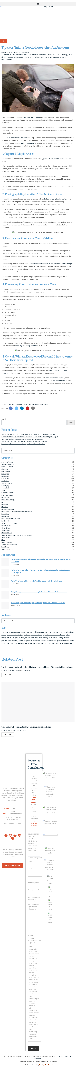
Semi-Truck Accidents (9, 523)
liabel (67, 635)
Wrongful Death (6, 549)
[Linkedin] (15, 835)
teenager (21, 643)
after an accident (27, 143)
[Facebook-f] (6, 835)
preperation (28, 641)
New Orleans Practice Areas (10, 519)
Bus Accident (41, 55)
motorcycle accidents (26, 638)
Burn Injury (5, 474)
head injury (24, 404)
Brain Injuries (32, 55)
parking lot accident (50, 638)
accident (8, 404)
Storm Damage (6, 533)
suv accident (5, 643)
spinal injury (61, 641)
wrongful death (7, 793)
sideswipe (52, 641)
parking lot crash (63, 638)
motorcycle (59, 378)
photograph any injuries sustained (56, 199)
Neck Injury (44, 57)
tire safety (36, 643)
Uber (3, 540)
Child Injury (5, 486)
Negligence (5, 516)
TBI (12, 643)
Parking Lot (52, 57)
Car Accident (51, 55)
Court (71, 55)
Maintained (33, 1065)
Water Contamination (9, 545)
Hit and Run (5, 57)
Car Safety (5, 481)
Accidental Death (21, 55)
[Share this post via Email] (33, 408)
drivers (12, 795)
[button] (38, 4)
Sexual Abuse (6, 526)
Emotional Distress (7, 495)
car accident (16, 404)
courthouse (43, 632)
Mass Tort (4, 507)
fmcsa (3, 635)
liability (3, 638)
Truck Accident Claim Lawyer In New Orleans (16, 535)
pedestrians (5, 795)
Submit (33, 1049)
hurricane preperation (52, 635)
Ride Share (36, 641)
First (30, 862)
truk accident (69, 643)
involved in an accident (31, 117)
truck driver (60, 643)
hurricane (27, 635)
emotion (67, 632)
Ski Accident (5, 528)
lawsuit (62, 635)
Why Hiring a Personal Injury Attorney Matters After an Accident (23, 444)
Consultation (5, 488)
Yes (32, 1039)
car (47, 378)
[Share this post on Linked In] (22, 408)
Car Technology (62, 55)
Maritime (4, 504)
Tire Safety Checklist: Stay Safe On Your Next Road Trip (26, 727)
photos (46, 404)
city (32, 632)
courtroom (59, 632)
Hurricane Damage (8, 500)
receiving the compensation (26, 346)
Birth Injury (5, 469)
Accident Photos (9, 55)
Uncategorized (6, 59)
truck (51, 378)
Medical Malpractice (8, 509)
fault (72, 632)
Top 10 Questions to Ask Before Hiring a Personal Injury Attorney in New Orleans (37, 667)
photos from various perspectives (56, 158)
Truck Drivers (5, 537)
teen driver (28, 643)
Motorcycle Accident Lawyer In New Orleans (25, 57)
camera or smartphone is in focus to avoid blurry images (50, 264)
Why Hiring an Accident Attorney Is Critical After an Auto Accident (24, 441)
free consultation (58, 380)
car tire (28, 632)
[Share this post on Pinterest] (27, 408)
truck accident (50, 643)
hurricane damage (37, 635)
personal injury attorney (35, 404)
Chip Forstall (25, 52)
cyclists (18, 795)
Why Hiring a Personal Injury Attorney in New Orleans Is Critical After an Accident (29, 434)
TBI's (15, 643)
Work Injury (5, 547)
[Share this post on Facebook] (11, 408)
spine (67, 641)
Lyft (2, 502)
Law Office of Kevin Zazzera (16, 138)
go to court (11, 635)
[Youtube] (10, 835)
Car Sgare (21, 632)
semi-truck (45, 641)
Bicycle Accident (7, 467)
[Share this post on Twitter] (16, 408)
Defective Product (7, 493)
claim (36, 632)
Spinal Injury (61, 57)
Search (3, 419)
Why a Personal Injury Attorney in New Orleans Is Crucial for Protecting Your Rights (29, 437)
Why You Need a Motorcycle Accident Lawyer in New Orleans (22, 439)
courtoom (51, 632)
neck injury (38, 638)
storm (72, 641)
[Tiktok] (12, 838)
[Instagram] (19, 835)
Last (30, 869)
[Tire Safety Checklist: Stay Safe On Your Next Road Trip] (38, 702)
